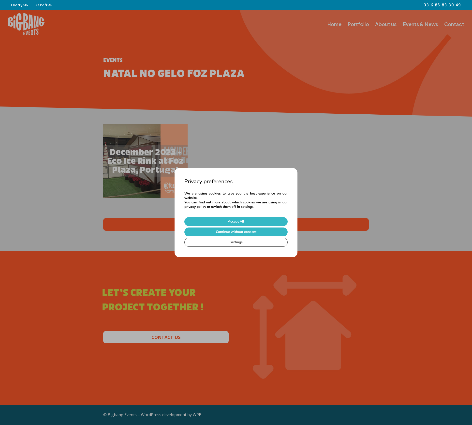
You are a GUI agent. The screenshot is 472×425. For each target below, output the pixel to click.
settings (247, 207)
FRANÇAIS (20, 5)
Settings (236, 242)
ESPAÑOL (44, 5)
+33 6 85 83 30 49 (441, 5)
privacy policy (195, 206)
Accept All (236, 221)
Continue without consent (236, 231)
